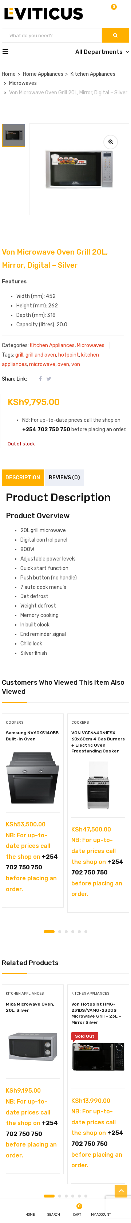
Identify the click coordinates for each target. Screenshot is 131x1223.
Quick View (33, 794)
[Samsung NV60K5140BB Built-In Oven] (33, 778)
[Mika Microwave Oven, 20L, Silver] (33, 1046)
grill (19, 355)
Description (22, 478)
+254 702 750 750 (46, 429)
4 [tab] (72, 931)
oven (63, 364)
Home (9, 74)
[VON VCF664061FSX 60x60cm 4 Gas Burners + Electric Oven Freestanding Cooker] (98, 785)
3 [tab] (66, 931)
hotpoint (68, 355)
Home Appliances (43, 74)
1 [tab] (49, 931)
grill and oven (40, 355)
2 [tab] (59, 931)
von (75, 364)
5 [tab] (79, 931)
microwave (42, 364)
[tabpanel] (33, 813)
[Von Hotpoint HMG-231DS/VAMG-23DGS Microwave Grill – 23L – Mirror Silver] (98, 1056)
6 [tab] (85, 931)
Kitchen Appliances (93, 74)
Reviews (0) (64, 478)
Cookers (14, 722)
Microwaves (23, 83)
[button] (113, 11)
